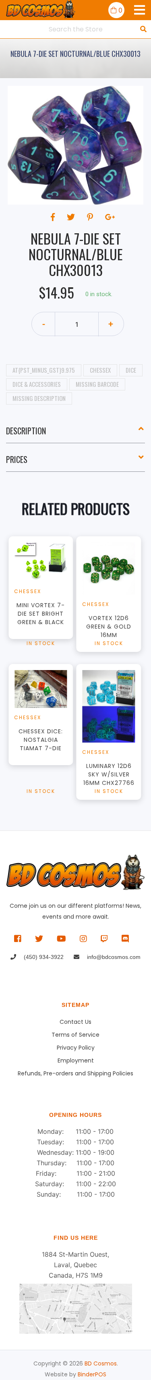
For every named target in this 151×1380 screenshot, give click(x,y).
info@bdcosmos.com (113, 957)
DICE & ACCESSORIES (36, 384)
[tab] (75, 434)
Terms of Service (75, 1035)
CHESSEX (100, 369)
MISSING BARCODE (97, 384)
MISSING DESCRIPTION (39, 398)
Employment (76, 1060)
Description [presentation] (26, 431)
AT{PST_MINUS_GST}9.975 (43, 369)
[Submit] (143, 29)
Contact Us (75, 1022)
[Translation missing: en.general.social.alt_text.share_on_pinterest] (91, 217)
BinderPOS (92, 1374)
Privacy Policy (76, 1048)
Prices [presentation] (16, 459)
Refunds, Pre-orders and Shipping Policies (75, 1073)
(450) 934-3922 (43, 957)
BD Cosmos (101, 1363)
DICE (131, 369)
